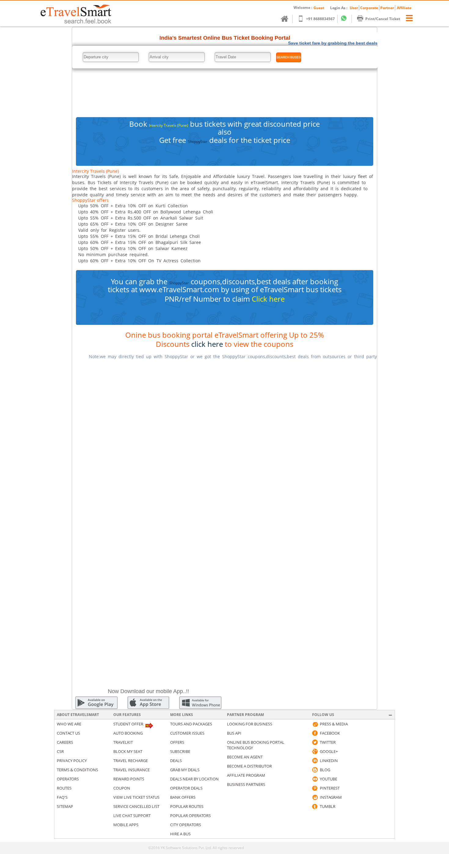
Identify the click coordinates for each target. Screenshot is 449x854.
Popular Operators (190, 815)
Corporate (369, 7)
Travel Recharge (130, 760)
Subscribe (180, 751)
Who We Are (69, 724)
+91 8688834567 (320, 18)
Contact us (68, 733)
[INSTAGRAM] (315, 797)
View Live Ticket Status (136, 797)
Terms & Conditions (77, 769)
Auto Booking (128, 733)
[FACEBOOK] (315, 733)
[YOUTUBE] (315, 779)
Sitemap (65, 806)
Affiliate (404, 7)
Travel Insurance (131, 769)
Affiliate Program (246, 775)
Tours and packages (191, 724)
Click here (268, 299)
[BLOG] (315, 769)
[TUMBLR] (315, 806)
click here (207, 344)
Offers (177, 742)
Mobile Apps (125, 824)
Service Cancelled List (136, 806)
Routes (64, 788)
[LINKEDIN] (315, 760)
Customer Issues (187, 733)
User (354, 7)
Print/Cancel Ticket (382, 18)
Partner (387, 7)
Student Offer (128, 724)
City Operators (185, 824)
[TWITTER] (315, 742)
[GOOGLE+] (315, 751)
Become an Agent (245, 757)
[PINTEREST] (315, 788)
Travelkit (123, 742)
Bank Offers (182, 797)
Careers (65, 742)
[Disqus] (224, 441)
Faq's (62, 797)
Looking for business (249, 724)
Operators (68, 779)
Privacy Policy (72, 760)
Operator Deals (186, 788)
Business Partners (246, 784)
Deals (176, 760)
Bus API (234, 733)
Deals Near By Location (194, 779)
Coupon (121, 788)
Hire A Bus (180, 834)
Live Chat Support (132, 815)
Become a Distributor (249, 766)
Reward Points (128, 779)
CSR (60, 751)
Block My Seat (127, 751)
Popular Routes (186, 806)
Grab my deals (184, 769)
